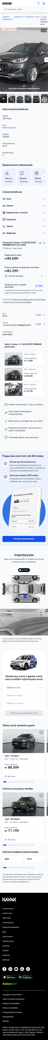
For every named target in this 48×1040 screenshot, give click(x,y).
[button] (38, 286)
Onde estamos (8, 923)
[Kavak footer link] (9, 900)
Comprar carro (8, 909)
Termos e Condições (10, 1008)
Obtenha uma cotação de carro (24, 713)
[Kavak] (6, 3)
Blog (4, 932)
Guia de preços (8, 941)
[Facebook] (4, 969)
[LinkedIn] (22, 969)
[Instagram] (10, 969)
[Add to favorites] (41, 732)
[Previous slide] (3, 177)
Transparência (7, 1017)
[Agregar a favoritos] (44, 243)
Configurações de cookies (12, 1012)
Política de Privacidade (11, 1003)
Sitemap (5, 1021)
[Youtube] (16, 969)
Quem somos (7, 937)
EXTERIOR (25, 570)
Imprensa (6, 955)
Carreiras (5, 946)
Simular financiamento (24, 539)
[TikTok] (28, 969)
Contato (5, 950)
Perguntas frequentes (10, 927)
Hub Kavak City (9, 128)
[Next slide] (44, 177)
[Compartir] (39, 243)
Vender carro (7, 913)
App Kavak (6, 918)
